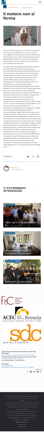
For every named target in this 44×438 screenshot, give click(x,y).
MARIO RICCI (14, 167)
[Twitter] (34, 373)
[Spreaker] (31, 373)
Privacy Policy (22, 426)
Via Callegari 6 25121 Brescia (11, 367)
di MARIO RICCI (13, 8)
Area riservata (23, 422)
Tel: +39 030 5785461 (26, 367)
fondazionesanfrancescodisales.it (12, 359)
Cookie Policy (22, 424)
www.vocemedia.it (7, 366)
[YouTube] (37, 373)
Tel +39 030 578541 (28, 355)
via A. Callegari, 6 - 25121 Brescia (12, 355)
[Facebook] (27, 373)
